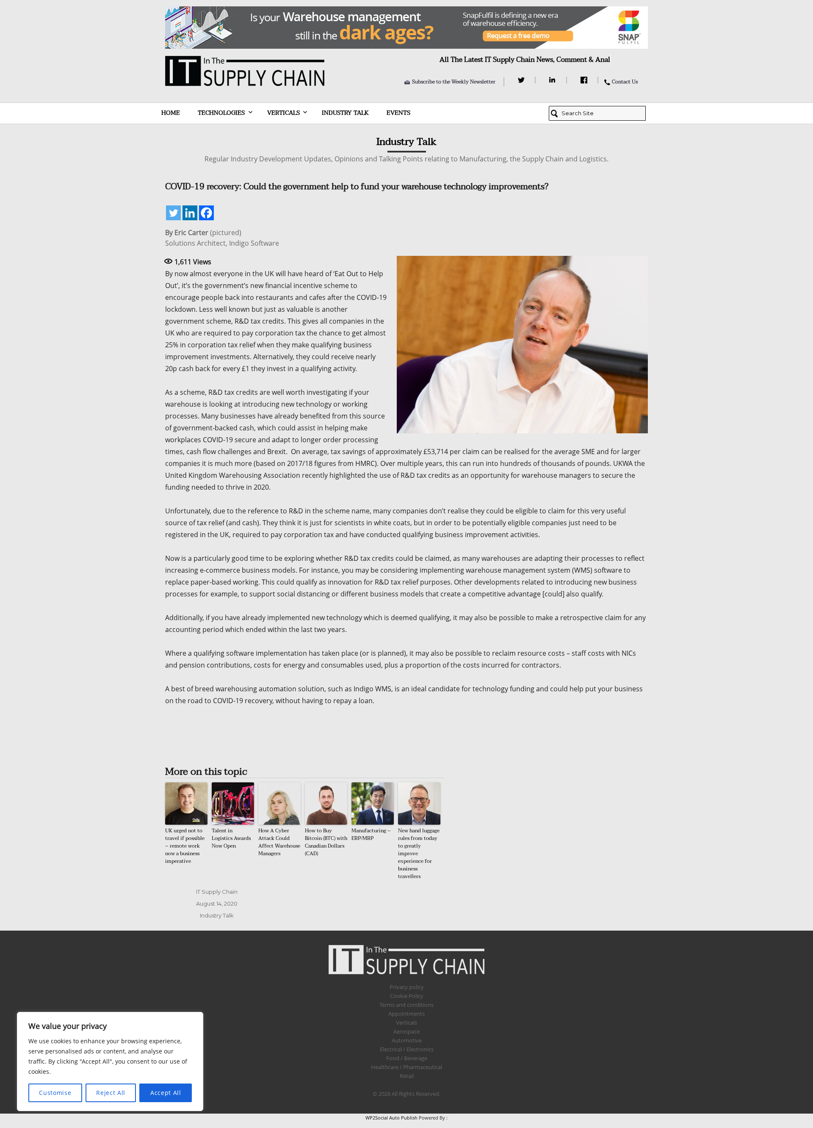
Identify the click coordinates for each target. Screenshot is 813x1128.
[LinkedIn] (553, 80)
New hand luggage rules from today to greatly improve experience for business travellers (419, 853)
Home (170, 113)
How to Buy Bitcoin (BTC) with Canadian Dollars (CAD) (326, 842)
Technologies (221, 113)
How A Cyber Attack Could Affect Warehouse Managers (279, 842)
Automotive (407, 1040)
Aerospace (406, 1031)
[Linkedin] (190, 212)
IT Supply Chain (217, 891)
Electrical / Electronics (407, 1049)
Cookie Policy (406, 996)
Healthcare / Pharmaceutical (406, 1067)
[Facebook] (585, 80)
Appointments (406, 1013)
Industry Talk (345, 113)
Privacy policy (407, 987)
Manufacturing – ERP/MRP (371, 834)
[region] (110, 1061)
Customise (55, 1093)
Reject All (110, 1093)
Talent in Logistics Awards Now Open (231, 838)
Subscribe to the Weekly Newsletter (453, 82)
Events (398, 113)
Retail (407, 1076)
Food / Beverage (406, 1058)
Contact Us (625, 82)
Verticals (283, 113)
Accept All (165, 1093)
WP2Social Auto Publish (391, 1117)
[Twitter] (522, 80)
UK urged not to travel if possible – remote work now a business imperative (185, 846)
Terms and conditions (406, 1005)
